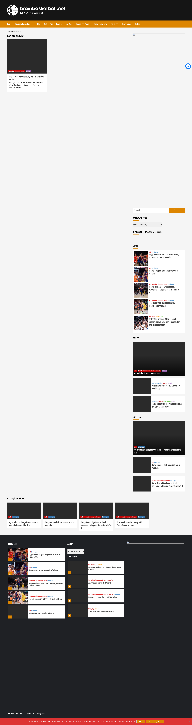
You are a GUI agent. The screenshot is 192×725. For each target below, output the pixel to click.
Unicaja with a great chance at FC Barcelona (102, 597)
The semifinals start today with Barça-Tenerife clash (46, 599)
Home (9, 24)
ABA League (152, 316)
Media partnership (100, 24)
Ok (140, 721)
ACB (150, 252)
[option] (36, 555)
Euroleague (155, 252)
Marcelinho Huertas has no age (147, 373)
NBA (38, 24)
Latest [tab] (135, 245)
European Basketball (22, 24)
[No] (189, 722)
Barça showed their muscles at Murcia (41, 613)
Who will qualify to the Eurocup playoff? (101, 612)
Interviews (114, 24)
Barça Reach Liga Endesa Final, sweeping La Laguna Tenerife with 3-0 (164, 289)
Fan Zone (69, 24)
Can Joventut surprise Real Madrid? (99, 583)
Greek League (167, 401)
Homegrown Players (83, 24)
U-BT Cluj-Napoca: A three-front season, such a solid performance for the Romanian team (164, 322)
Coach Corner (126, 24)
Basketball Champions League (16, 71)
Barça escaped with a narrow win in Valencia (43, 570)
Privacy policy (155, 721)
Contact (137, 24)
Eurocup (158, 316)
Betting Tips (48, 24)
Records (59, 24)
